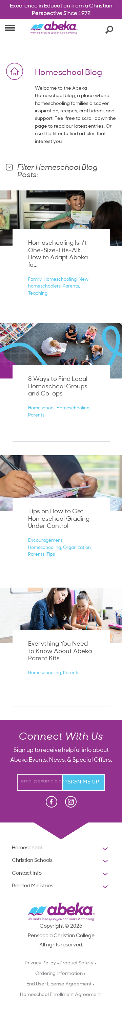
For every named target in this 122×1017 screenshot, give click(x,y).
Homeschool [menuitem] (49, 849)
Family (35, 279)
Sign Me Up (83, 782)
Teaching (37, 293)
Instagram (71, 802)
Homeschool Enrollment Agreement (60, 994)
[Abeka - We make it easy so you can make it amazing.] (54, 31)
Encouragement (45, 540)
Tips (50, 554)
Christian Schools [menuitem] (51, 861)
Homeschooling (60, 279)
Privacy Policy (40, 963)
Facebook (52, 802)
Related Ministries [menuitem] (32, 887)
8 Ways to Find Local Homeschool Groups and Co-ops (57, 386)
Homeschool (41, 408)
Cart (94, 28)
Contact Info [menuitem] (36, 874)
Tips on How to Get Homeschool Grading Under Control (58, 519)
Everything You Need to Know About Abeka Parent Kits (60, 651)
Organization (77, 548)
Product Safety (77, 963)
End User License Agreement (59, 984)
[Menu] (10, 27)
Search (108, 29)
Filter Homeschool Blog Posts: (57, 171)
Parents (71, 286)
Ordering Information (59, 973)
